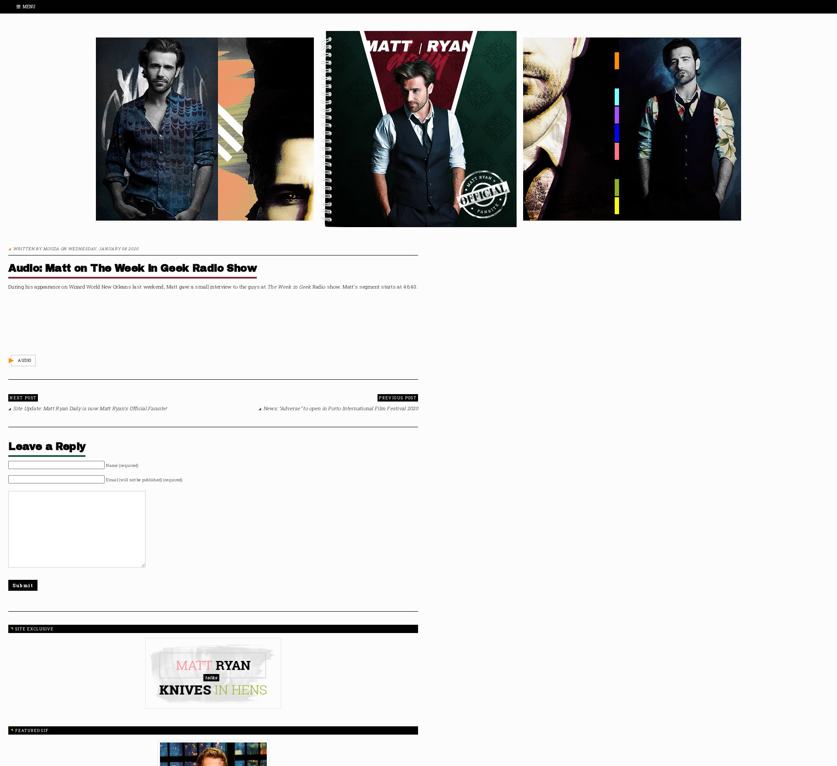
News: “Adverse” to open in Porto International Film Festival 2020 (340, 408)
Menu (29, 7)
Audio (24, 360)
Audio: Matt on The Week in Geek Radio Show (132, 268)
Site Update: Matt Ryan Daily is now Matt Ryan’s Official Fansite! (90, 408)
